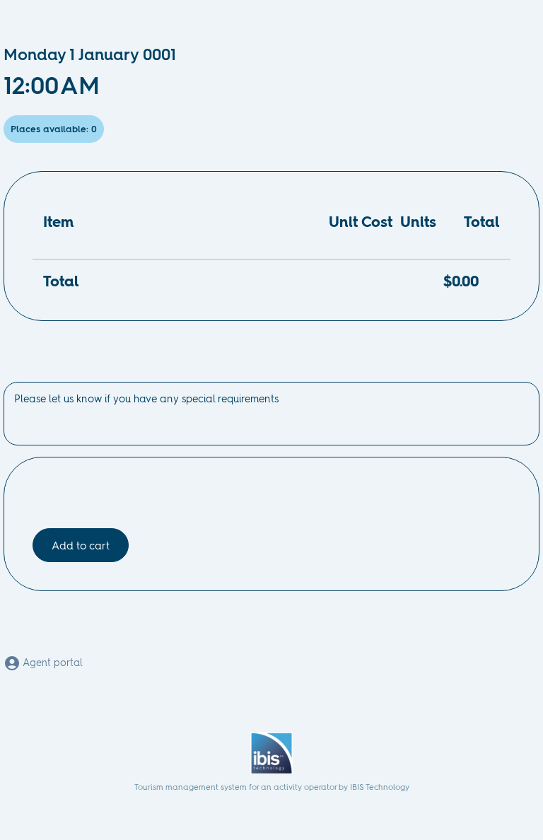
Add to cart (81, 545)
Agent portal (52, 662)
